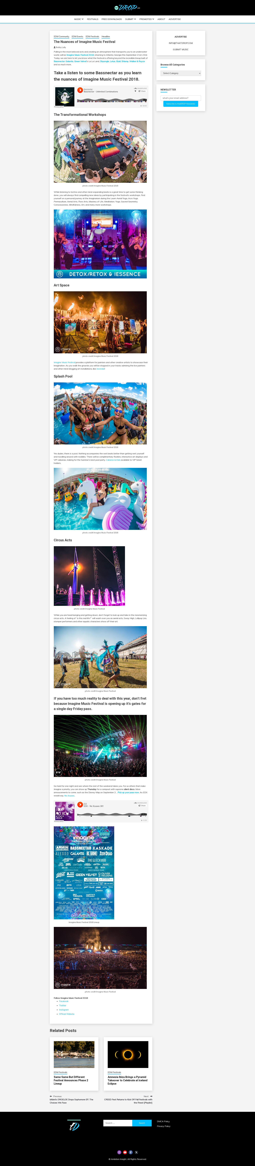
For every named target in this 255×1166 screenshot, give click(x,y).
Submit (129, 19)
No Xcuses (69, 795)
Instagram (64, 1009)
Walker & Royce (137, 61)
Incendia (101, 368)
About (161, 19)
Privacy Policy (163, 1126)
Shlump (125, 61)
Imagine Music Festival (64, 362)
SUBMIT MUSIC (180, 49)
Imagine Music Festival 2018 (80, 55)
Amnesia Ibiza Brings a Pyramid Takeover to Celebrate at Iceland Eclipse (127, 1080)
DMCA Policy (163, 1121)
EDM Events (77, 36)
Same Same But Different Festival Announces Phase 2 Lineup (71, 1080)
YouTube (125, 1152)
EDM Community (61, 36)
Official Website (66, 1014)
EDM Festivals (92, 36)
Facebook (63, 1001)
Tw (136, 1152)
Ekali (118, 61)
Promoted (145, 19)
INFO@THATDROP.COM (181, 43)
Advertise (175, 19)
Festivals (92, 19)
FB (131, 1152)
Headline (106, 36)
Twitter (62, 1005)
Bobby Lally (61, 47)
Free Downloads (112, 19)
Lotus (112, 61)
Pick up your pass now (128, 792)
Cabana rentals (113, 460)
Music (77, 19)
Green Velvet (80, 61)
